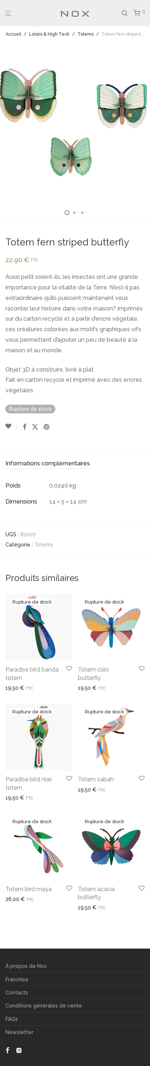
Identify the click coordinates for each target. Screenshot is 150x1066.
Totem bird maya (28, 889)
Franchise (16, 979)
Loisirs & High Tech (49, 34)
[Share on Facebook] (24, 427)
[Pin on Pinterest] (47, 427)
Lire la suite (16, 688)
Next (143, 122)
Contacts (16, 992)
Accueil (13, 34)
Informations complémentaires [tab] (47, 463)
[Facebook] (7, 1050)
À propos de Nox (26, 966)
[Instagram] (19, 1050)
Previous (7, 122)
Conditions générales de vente (43, 1006)
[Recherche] (127, 13)
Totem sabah (96, 779)
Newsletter (19, 1032)
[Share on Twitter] (35, 427)
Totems (86, 34)
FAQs (11, 1019)
